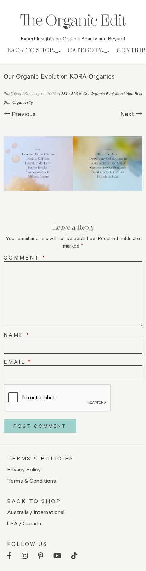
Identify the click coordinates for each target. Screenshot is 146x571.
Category (85, 50)
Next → (131, 113)
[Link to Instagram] (25, 556)
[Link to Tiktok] (74, 556)
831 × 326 (69, 93)
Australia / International (35, 512)
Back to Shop (30, 50)
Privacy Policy (24, 469)
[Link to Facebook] (9, 556)
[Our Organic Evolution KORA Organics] (73, 163)
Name (17, 334)
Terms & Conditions (31, 480)
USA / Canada (24, 523)
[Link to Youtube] (57, 556)
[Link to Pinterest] (40, 556)
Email (18, 361)
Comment (25, 257)
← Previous (19, 113)
